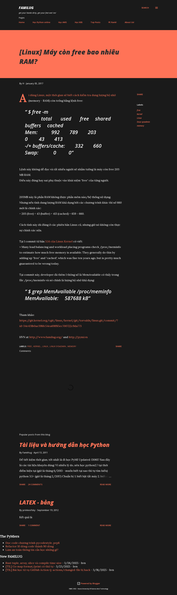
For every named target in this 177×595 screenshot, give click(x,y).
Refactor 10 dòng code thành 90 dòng (30, 546)
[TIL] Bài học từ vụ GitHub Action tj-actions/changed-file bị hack (48, 570)
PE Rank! (112, 22)
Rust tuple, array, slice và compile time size (34, 563)
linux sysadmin (143, 121)
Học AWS (62, 22)
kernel (139, 114)
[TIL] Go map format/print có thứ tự (29, 566)
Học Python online (41, 22)
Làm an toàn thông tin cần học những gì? (32, 549)
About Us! (129, 22)
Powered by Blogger (90, 583)
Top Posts (95, 22)
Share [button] (140, 94)
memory (140, 125)
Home (21, 22)
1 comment (34, 525)
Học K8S (78, 22)
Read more (105, 484)
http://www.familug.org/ (46, 337)
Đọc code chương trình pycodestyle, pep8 (33, 543)
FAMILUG (26, 7)
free (138, 110)
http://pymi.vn (78, 337)
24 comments (35, 484)
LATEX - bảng (36, 502)
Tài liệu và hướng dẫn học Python (64, 445)
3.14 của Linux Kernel (59, 241)
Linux (139, 118)
